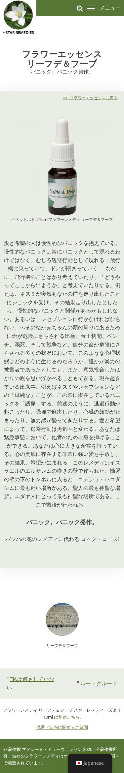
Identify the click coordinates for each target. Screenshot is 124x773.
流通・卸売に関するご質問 (62, 727)
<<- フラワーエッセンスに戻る (90, 98)
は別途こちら (67, 717)
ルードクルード (98, 683)
